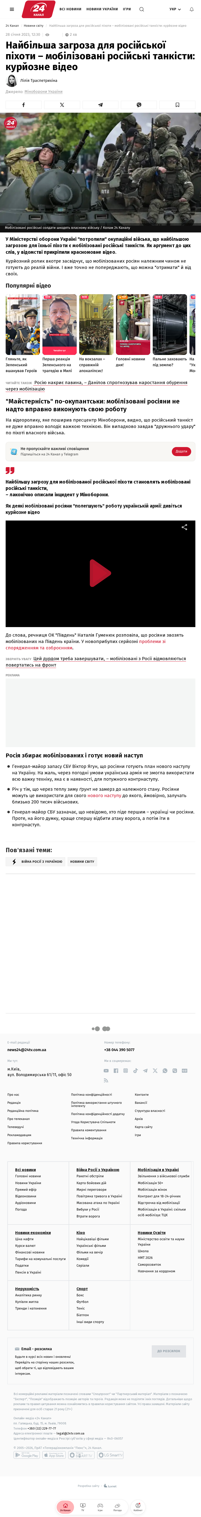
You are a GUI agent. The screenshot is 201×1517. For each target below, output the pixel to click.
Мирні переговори (91, 1190)
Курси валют (25, 1246)
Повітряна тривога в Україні (99, 1196)
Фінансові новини (30, 1252)
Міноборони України (44, 91)
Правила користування (24, 1143)
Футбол (82, 1302)
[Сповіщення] (191, 9)
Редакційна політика (22, 1111)
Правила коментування (88, 1130)
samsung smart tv (110, 1455)
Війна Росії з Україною (97, 1169)
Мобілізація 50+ (150, 1183)
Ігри (127, 9)
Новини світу (34, 25)
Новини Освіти (151, 1232)
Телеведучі (15, 1127)
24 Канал (13, 25)
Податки (22, 1265)
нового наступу (104, 796)
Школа (143, 1251)
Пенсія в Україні (28, 1272)
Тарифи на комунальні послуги (40, 1259)
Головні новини (28, 1176)
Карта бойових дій (91, 1183)
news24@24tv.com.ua (26, 1050)
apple (54, 1455)
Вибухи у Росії (87, 1209)
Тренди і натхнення (31, 1308)
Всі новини (71, 9)
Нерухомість (27, 1288)
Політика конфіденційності (91, 1094)
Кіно (80, 1232)
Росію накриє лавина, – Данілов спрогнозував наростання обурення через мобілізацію (97, 386)
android (26, 1455)
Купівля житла (26, 1302)
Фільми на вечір (89, 1252)
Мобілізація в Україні (158, 1169)
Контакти (142, 1094)
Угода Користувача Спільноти (93, 1122)
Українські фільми (91, 1246)
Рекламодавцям (19, 1135)
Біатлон (82, 1315)
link (106, 1070)
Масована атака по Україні (98, 1203)
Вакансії (141, 1102)
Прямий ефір (26, 1190)
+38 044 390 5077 (119, 1050)
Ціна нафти (24, 1239)
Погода (21, 1209)
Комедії (82, 1259)
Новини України (102, 9)
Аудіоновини (25, 1203)
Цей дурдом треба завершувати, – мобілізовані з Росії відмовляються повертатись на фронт (96, 662)
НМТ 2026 (145, 1258)
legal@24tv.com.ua (70, 1433)
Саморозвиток (149, 1264)
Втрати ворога (88, 1216)
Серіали (82, 1265)
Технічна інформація (86, 1138)
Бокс (80, 1295)
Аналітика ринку (28, 1295)
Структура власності (150, 1111)
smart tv (81, 1455)
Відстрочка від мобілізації (159, 1203)
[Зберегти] (177, 105)
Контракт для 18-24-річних (159, 1196)
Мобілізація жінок (152, 1190)
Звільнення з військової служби (163, 1176)
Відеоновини (25, 1196)
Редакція (14, 1102)
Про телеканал (18, 1119)
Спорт (82, 1288)
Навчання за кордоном (156, 1271)
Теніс (80, 1308)
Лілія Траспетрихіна (38, 81)
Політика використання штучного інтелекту (96, 1104)
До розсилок (169, 1351)
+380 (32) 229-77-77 (41, 1428)
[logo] (39, 9)
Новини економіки (33, 1232)
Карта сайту (143, 1127)
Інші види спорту (90, 1322)
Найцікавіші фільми (92, 1239)
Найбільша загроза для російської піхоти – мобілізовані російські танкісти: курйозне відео (117, 25)
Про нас (13, 1094)
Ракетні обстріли (90, 1176)
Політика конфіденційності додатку (98, 1114)
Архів (139, 1119)
